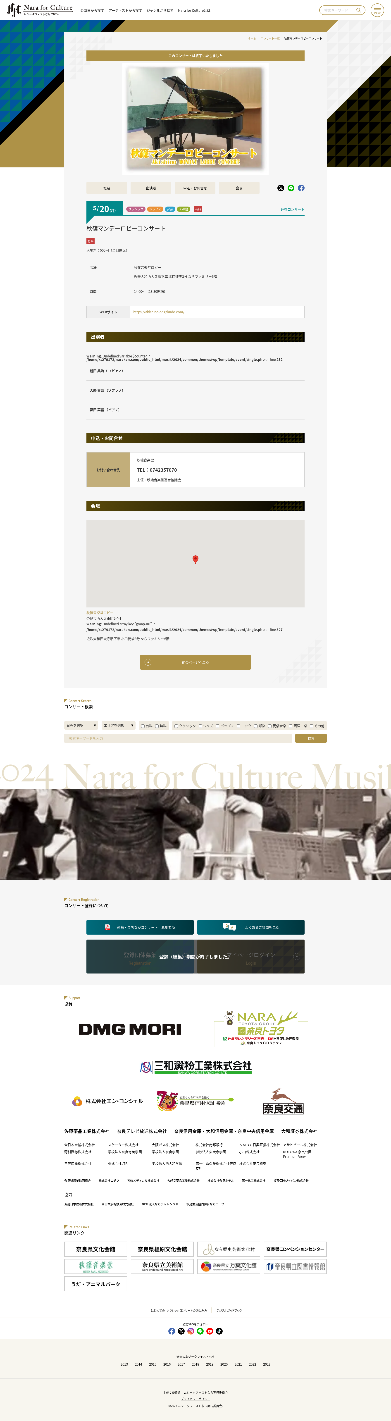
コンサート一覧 (270, 38)
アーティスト (125, 10)
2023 (266, 1364)
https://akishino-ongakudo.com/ (158, 311)
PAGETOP (378, 1408)
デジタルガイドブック (229, 1310)
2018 (195, 1364)
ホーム (252, 38)
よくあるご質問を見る (262, 927)
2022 (252, 1364)
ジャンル (160, 10)
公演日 (92, 10)
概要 (106, 188)
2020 (224, 1364)
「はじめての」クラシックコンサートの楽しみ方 (178, 1310)
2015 (152, 1364)
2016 (167, 1364)
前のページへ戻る (195, 662)
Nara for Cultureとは (194, 10)
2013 (124, 1364)
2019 (209, 1364)
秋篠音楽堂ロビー (147, 267)
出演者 (151, 188)
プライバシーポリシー (195, 1399)
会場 (239, 188)
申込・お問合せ (195, 188)
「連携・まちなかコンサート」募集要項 (144, 927)
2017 (181, 1364)
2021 (238, 1364)
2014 (138, 1364)
